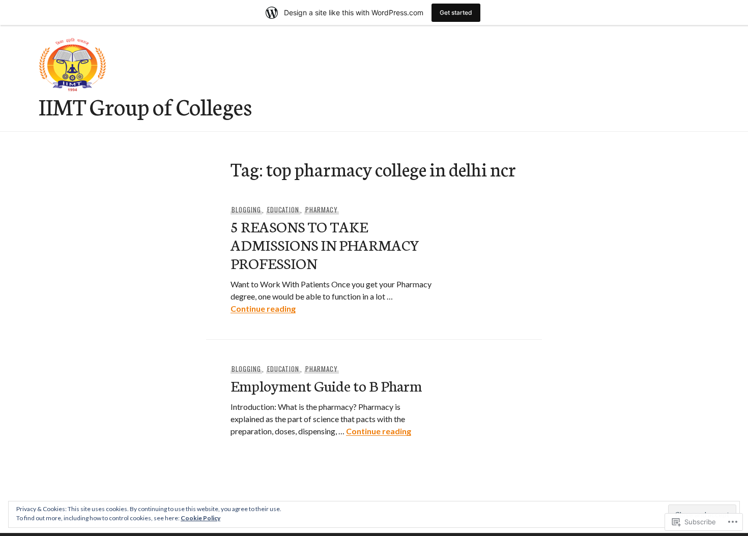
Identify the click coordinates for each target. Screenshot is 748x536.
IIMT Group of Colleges (145, 106)
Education (283, 209)
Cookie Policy (200, 518)
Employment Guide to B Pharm (326, 385)
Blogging (246, 209)
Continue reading (263, 308)
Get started (456, 12)
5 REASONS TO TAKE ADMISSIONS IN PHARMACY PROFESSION (325, 244)
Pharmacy (321, 209)
